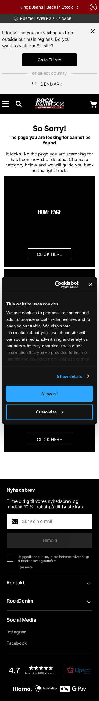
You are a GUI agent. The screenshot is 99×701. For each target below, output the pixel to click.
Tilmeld (49, 540)
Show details (69, 376)
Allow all (49, 393)
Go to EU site (49, 59)
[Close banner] (91, 284)
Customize (46, 411)
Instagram (17, 632)
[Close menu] (92, 31)
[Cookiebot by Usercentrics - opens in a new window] (58, 284)
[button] (49, 670)
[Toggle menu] (5, 104)
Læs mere (25, 567)
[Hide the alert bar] (93, 7)
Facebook (17, 643)
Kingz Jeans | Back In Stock (46, 7)
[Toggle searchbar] (18, 104)
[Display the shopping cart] (93, 104)
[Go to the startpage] (49, 103)
